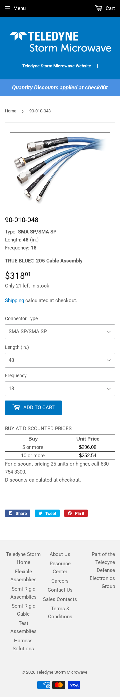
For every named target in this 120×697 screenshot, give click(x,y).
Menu (19, 8)
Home (10, 110)
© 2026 (29, 672)
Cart (109, 8)
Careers (60, 581)
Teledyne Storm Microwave (61, 672)
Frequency (16, 375)
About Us (60, 554)
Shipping (14, 300)
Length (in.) (17, 347)
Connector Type (21, 318)
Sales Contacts (60, 599)
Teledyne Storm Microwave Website (56, 65)
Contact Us (60, 590)
